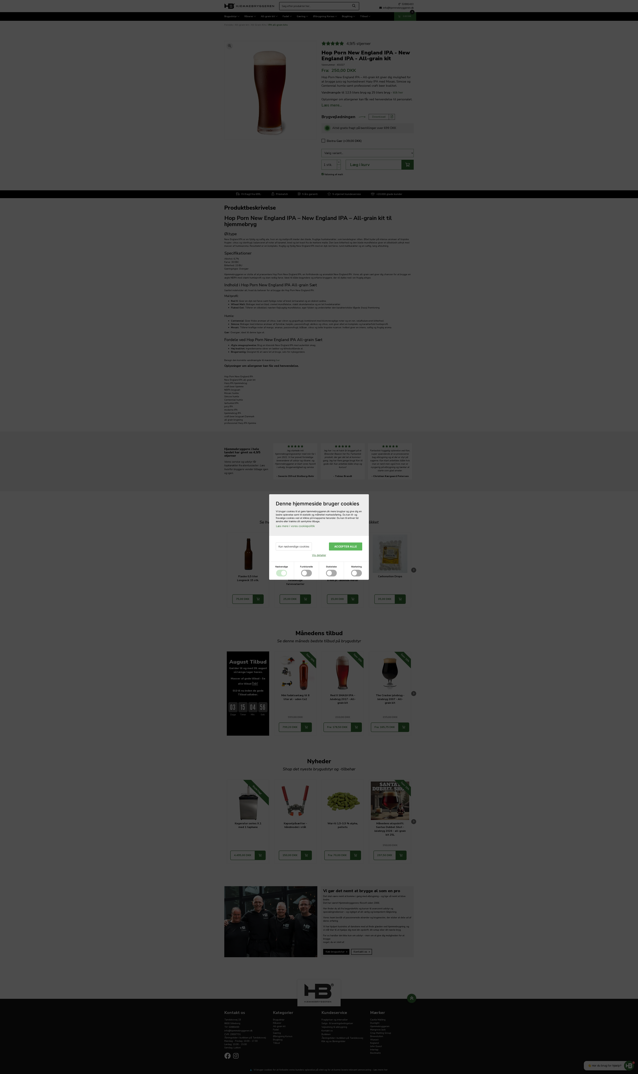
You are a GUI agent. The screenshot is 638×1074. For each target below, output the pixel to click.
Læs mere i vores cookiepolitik (295, 526)
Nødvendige (281, 566)
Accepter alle (345, 546)
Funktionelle (306, 566)
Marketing (356, 566)
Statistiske (331, 566)
